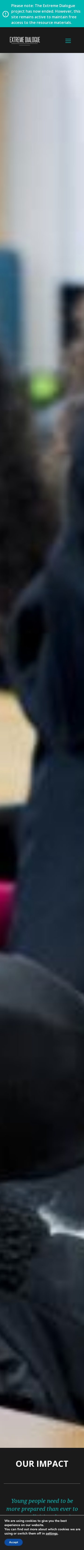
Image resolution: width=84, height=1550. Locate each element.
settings (52, 1533)
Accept (13, 1542)
